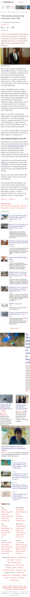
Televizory (13, 577)
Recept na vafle (19, 534)
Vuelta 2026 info (20, 509)
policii (22, 118)
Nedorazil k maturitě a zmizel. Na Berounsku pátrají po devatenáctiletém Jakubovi (14, 448)
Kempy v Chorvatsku (6, 542)
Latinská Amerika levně (6, 551)
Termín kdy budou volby (7, 516)
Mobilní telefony (20, 572)
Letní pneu (24, 575)
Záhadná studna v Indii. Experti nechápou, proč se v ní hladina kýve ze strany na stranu (18, 273)
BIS (7, 71)
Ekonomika (11, 246)
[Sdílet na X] (28, 199)
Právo (2, 22)
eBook (4, 27)
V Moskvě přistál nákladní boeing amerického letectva (18, 313)
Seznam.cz (21, 2)
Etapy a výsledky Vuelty (21, 512)
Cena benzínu (18, 560)
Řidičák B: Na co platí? (21, 549)
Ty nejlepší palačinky (21, 526)
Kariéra (20, 586)
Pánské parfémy (14, 580)
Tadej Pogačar (19, 516)
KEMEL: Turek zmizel (15, 304)
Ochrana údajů (23, 587)
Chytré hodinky (21, 577)
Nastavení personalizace (20, 589)
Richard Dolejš (15, 146)
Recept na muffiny (20, 528)
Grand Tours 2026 (20, 520)
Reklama (15, 586)
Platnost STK (19, 553)
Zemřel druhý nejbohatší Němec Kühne (18, 258)
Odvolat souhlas (8, 589)
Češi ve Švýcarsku (5, 549)
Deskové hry (7, 577)
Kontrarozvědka (5, 208)
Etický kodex (15, 587)
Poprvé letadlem (5, 544)
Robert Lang (24, 205)
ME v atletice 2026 (5, 532)
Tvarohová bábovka (21, 532)
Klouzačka (20, 567)
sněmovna (3, 162)
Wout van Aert (19, 518)
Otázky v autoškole (20, 551)
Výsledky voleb (4, 514)
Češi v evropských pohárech (14, 562)
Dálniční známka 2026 (21, 544)
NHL (2, 537)
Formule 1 (3, 534)
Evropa (10, 229)
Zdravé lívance (19, 530)
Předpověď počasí (22, 557)
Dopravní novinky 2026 (21, 546)
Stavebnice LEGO (6, 575)
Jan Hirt (18, 514)
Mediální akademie (6, 587)
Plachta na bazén (20, 565)
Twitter (10, 586)
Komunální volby (5, 520)
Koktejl (10, 277)
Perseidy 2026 (10, 560)
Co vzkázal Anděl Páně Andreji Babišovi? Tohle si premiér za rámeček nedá (18, 217)
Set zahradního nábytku (8, 570)
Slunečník (14, 567)
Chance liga (4, 526)
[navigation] (2, 2)
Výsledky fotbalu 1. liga (6, 528)
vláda (10, 102)
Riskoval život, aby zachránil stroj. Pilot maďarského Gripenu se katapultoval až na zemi (18, 226)
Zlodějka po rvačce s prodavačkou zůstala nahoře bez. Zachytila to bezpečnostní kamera (18, 289)
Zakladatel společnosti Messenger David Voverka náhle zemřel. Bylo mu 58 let (18, 242)
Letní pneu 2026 (20, 542)
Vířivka (24, 570)
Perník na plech (19, 537)
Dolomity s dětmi (5, 553)
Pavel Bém (12, 208)
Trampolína (8, 567)
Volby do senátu (5, 518)
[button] (15, 56)
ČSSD (21, 146)
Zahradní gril (18, 570)
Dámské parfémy (16, 575)
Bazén (13, 565)
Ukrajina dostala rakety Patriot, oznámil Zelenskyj (21, 407)
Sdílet (10, 27)
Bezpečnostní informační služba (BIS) (10, 205)
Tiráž (25, 586)
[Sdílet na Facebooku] (26, 199)
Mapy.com (13, 557)
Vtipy (10, 221)
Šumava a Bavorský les (7, 546)
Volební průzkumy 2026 (7, 512)
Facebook (5, 586)
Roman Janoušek (21, 208)
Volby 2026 (4, 509)
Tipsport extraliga (5, 530)
